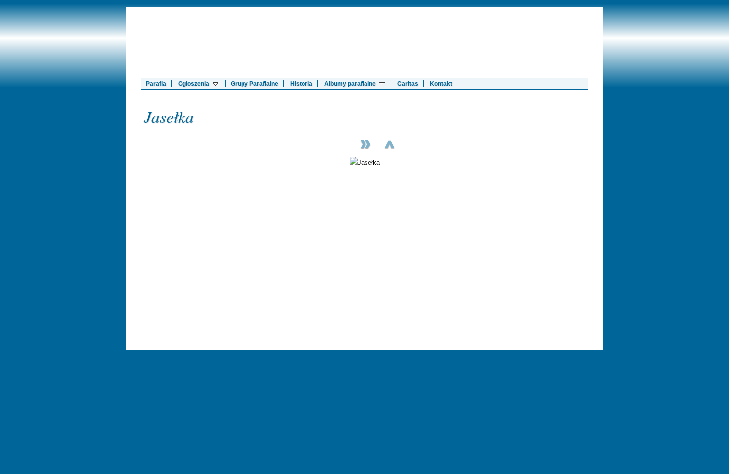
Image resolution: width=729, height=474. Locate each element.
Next (364, 143)
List (389, 143)
